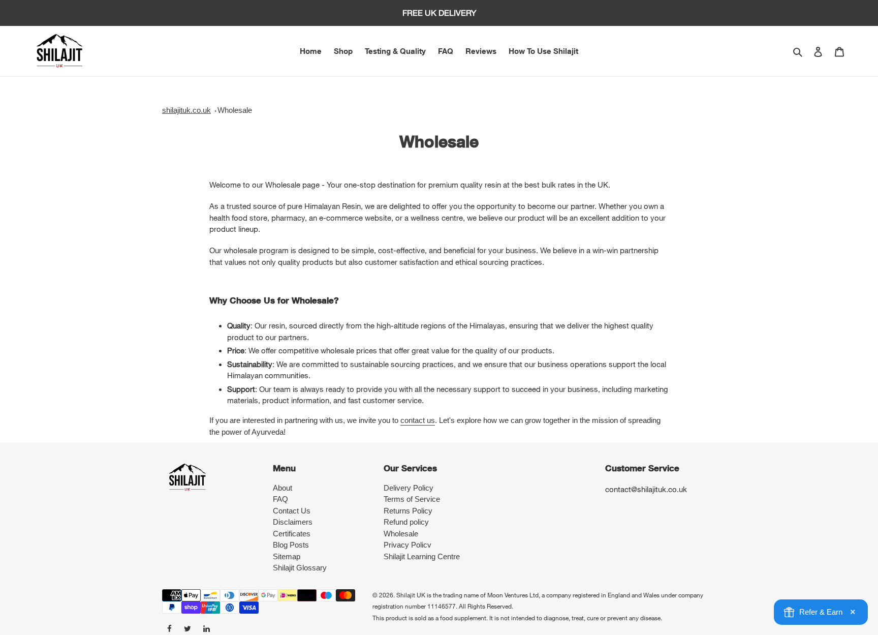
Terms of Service (412, 499)
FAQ (280, 499)
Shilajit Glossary (300, 567)
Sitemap (286, 556)
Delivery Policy (408, 487)
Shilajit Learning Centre (422, 556)
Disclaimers (292, 522)
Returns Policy (408, 510)
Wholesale (234, 110)
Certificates (291, 533)
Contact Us (291, 510)
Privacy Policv (407, 544)
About (282, 487)
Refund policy (406, 522)
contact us (417, 420)
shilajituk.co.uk (186, 110)
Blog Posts (291, 544)
